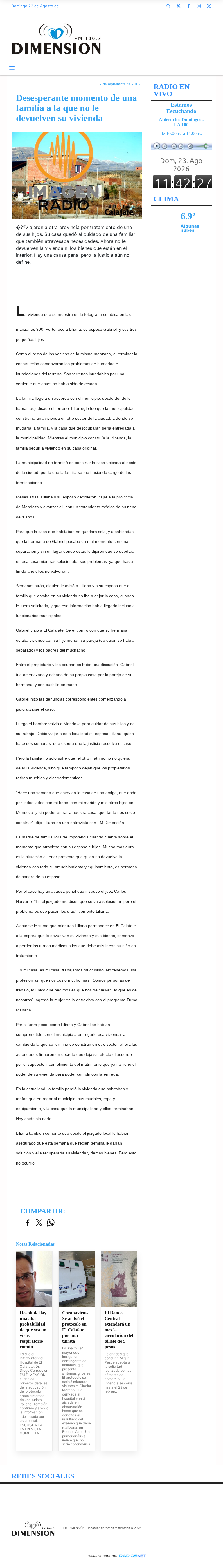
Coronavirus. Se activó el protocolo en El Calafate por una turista (75, 1327)
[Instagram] (199, 6)
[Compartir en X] (39, 1223)
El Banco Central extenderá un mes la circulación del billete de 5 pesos (119, 1329)
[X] (178, 6)
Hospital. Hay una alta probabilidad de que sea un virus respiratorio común (33, 1329)
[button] (168, 6)
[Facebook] (188, 6)
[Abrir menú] (12, 68)
